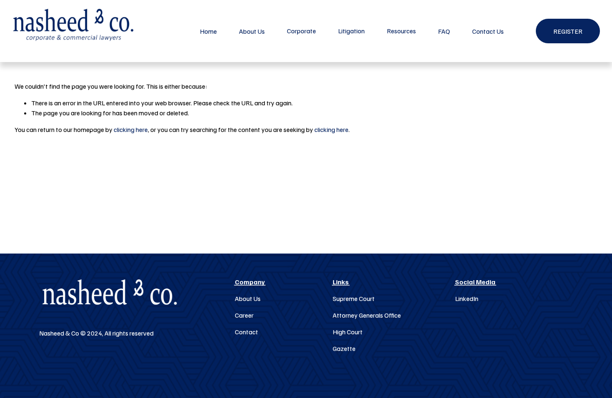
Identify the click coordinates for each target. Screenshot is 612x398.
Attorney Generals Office (367, 315)
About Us (252, 31)
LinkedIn (466, 298)
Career (244, 315)
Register (567, 31)
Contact (246, 332)
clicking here (131, 129)
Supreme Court (354, 298)
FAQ (444, 31)
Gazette (344, 348)
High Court (348, 332)
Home (208, 31)
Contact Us (488, 31)
